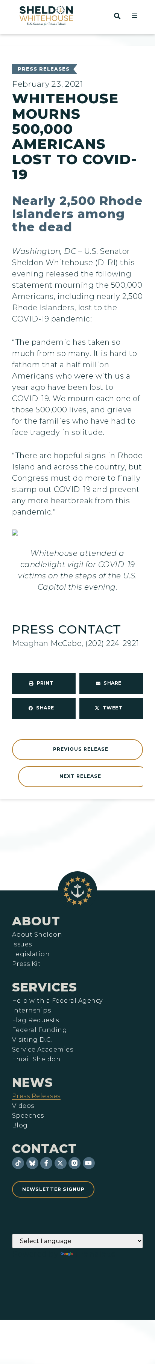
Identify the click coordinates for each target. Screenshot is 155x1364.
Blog (20, 1125)
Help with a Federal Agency (57, 1000)
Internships (31, 1010)
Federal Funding (39, 1030)
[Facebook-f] (46, 1163)
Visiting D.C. (32, 1040)
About (36, 921)
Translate (95, 1253)
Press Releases (44, 69)
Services (44, 987)
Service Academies (42, 1049)
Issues (22, 944)
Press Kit (26, 964)
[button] (134, 16)
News (32, 1082)
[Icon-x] (61, 1163)
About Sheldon (37, 934)
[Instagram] (74, 1163)
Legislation (31, 954)
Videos (23, 1106)
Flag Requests (35, 1020)
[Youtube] (89, 1163)
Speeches (28, 1115)
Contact (44, 1148)
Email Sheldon (36, 1059)
